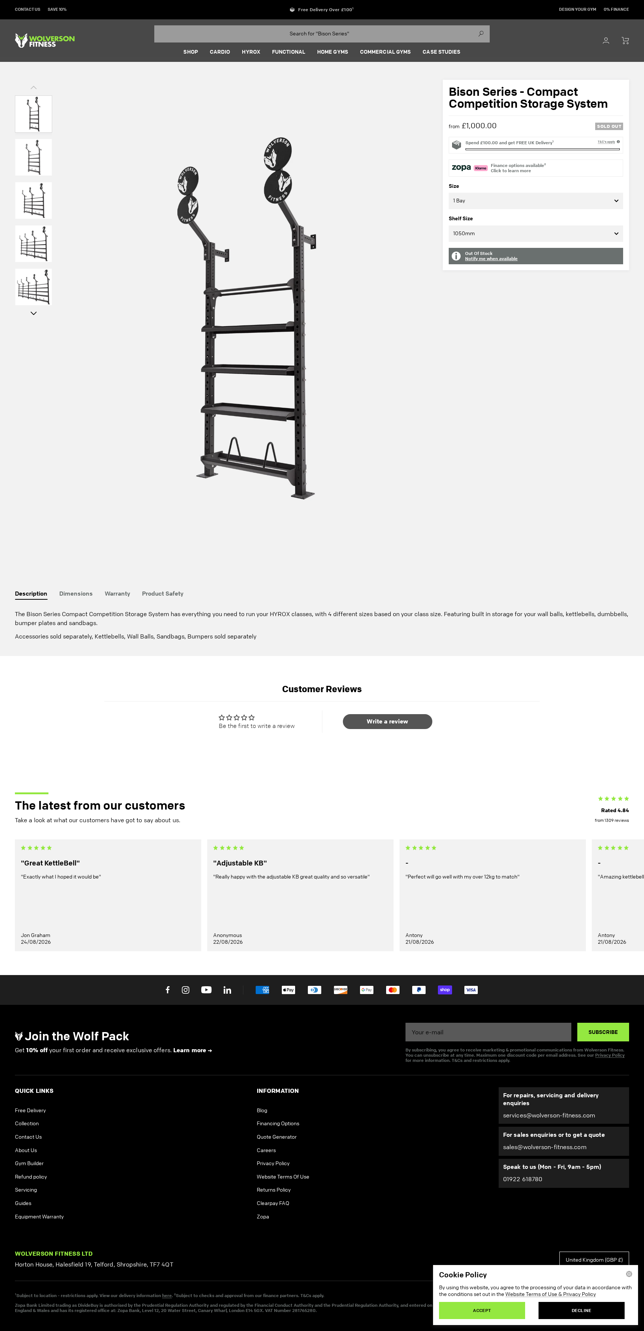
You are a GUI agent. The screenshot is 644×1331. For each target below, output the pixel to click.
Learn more (189, 1050)
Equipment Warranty (39, 1217)
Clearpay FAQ (273, 1203)
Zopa (263, 1217)
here (167, 1295)
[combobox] (322, 34)
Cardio (220, 51)
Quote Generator (277, 1137)
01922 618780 (522, 1179)
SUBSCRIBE (603, 1032)
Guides (23, 1203)
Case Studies (441, 51)
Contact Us (28, 1137)
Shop (190, 51)
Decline (581, 1310)
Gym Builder (29, 1163)
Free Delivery (30, 1110)
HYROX (251, 51)
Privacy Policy (610, 1055)
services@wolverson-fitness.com (549, 1115)
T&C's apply (606, 141)
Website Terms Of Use (283, 1177)
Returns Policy (274, 1190)
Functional (288, 51)
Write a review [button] (387, 721)
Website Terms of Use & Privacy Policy (550, 1294)
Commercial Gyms (385, 51)
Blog (262, 1110)
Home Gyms (332, 51)
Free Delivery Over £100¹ (326, 9)
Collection (27, 1123)
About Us (26, 1150)
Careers (266, 1150)
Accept (482, 1310)
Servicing (26, 1190)
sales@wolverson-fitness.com (545, 1147)
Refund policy (31, 1177)
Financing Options (278, 1123)
